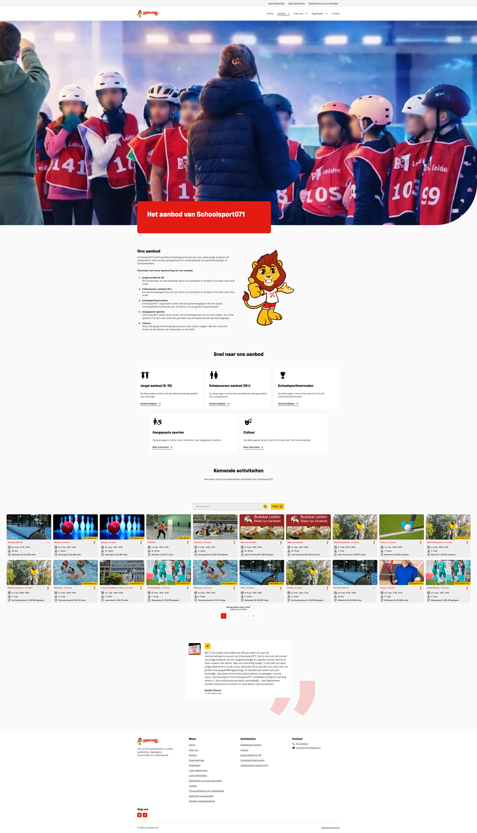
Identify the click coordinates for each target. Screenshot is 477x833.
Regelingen (317, 13)
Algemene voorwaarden (201, 795)
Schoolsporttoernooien (252, 760)
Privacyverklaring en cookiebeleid (206, 790)
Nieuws (193, 755)
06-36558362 (302, 743)
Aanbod (281, 13)
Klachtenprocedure (331, 827)
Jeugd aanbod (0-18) (250, 755)
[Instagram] (139, 815)
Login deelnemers (296, 3)
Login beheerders (276, 3)
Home (270, 13)
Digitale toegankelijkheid (202, 801)
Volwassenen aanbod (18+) (254, 765)
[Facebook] (145, 815)
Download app (196, 760)
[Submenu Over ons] (306, 13)
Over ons (298, 13)
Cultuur (244, 750)
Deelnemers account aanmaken (323, 3)
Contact (336, 13)
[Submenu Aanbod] (288, 13)
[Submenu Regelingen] (326, 13)
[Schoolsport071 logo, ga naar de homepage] (147, 14)
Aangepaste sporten (250, 744)
